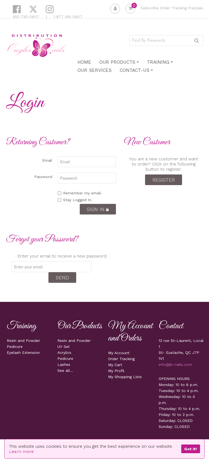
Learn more (21, 451)
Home (84, 62)
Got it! (190, 449)
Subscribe (150, 8)
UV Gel (63, 346)
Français (195, 8)
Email (47, 160)
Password (43, 176)
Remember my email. (82, 193)
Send (62, 277)
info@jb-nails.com (175, 364)
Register (163, 180)
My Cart (115, 365)
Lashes (63, 364)
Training (158, 62)
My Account (119, 353)
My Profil (116, 371)
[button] (130, 9)
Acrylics (64, 352)
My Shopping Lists (125, 377)
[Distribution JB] (37, 45)
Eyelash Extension (23, 352)
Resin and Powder (23, 340)
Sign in (96, 209)
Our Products (117, 62)
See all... (65, 370)
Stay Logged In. (77, 200)
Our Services (95, 70)
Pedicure (15, 346)
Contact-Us (134, 70)
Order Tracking (173, 8)
